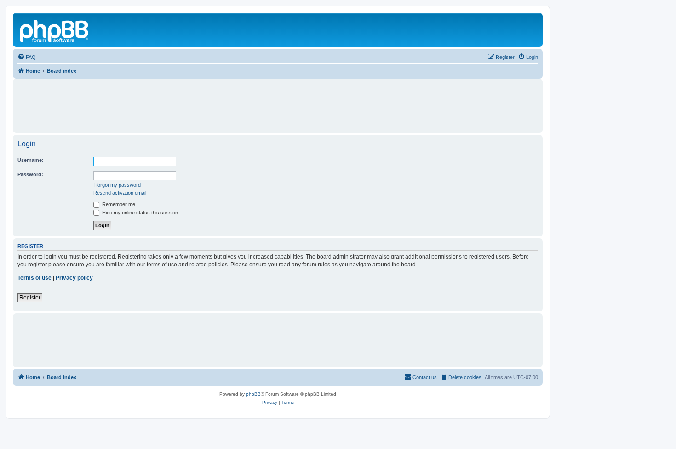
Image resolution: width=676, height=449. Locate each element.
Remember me (118, 204)
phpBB (253, 394)
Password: (30, 174)
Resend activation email (119, 193)
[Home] (54, 30)
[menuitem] (26, 57)
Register (29, 297)
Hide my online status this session (139, 212)
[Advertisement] (277, 101)
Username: (30, 160)
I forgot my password (117, 185)
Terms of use (34, 278)
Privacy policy (74, 278)
